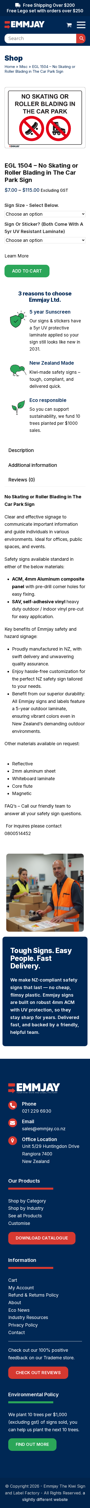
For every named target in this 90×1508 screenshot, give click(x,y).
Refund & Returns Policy (33, 1295)
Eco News (19, 1310)
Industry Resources (28, 1317)
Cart (12, 1280)
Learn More (16, 255)
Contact (16, 1332)
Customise (19, 1223)
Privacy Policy (23, 1325)
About (14, 1302)
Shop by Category (27, 1200)
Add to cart (27, 271)
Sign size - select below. (31, 205)
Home (9, 66)
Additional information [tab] (32, 465)
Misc (23, 66)
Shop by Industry (26, 1208)
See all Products (25, 1215)
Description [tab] (21, 450)
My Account (21, 1287)
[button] (69, 24)
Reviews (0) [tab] (21, 480)
